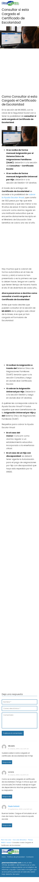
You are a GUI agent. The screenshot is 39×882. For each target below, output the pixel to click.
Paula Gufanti (13, 806)
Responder (7, 762)
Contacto (30, 857)
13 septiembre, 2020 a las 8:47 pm (20, 809)
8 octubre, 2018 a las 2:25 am (18, 749)
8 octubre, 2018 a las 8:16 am (18, 775)
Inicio (4, 857)
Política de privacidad (15, 857)
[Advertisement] (19, 70)
